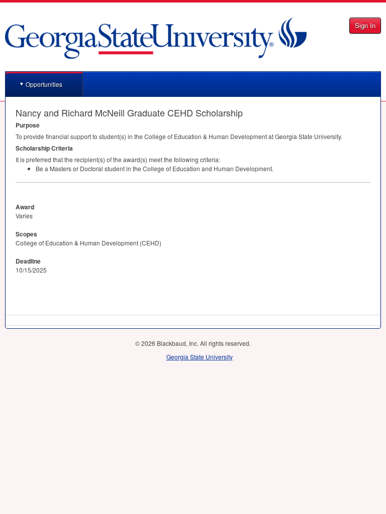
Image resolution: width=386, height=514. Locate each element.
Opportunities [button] (44, 84)
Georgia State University (199, 356)
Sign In (365, 25)
